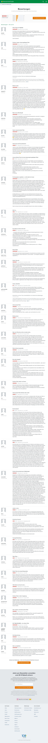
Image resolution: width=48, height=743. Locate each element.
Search (43, 1)
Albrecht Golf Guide (8, 1)
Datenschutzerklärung (31, 695)
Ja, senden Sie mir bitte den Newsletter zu (24, 687)
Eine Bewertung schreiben (39, 18)
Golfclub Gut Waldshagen (6, 4)
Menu (46, 1)
